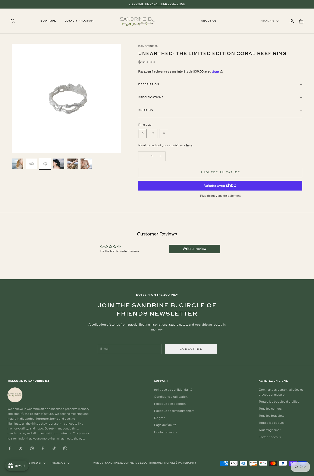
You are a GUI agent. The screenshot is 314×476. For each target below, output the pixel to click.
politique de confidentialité (173, 389)
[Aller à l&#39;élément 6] (86, 164)
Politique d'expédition (170, 403)
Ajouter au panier (220, 172)
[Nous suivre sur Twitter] (21, 448)
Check (184, 145)
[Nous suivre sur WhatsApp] (65, 448)
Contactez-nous (165, 432)
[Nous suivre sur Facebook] (9, 448)
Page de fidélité (165, 425)
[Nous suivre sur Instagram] (32, 448)
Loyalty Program (79, 21)
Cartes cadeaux (270, 437)
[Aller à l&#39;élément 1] (18, 164)
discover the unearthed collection (157, 4)
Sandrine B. (148, 46)
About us (208, 21)
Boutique (48, 21)
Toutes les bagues (272, 422)
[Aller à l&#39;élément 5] (72, 164)
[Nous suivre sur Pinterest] (43, 448)
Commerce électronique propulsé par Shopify (159, 463)
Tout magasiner (269, 430)
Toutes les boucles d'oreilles (279, 401)
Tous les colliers (270, 408)
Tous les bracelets (272, 415)
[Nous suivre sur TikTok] (54, 448)
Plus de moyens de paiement (220, 195)
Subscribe (191, 349)
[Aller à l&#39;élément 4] (59, 164)
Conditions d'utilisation (171, 396)
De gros (159, 417)
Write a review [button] (194, 249)
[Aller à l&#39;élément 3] (45, 164)
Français (267, 21)
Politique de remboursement (174, 410)
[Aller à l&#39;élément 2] (31, 164)
